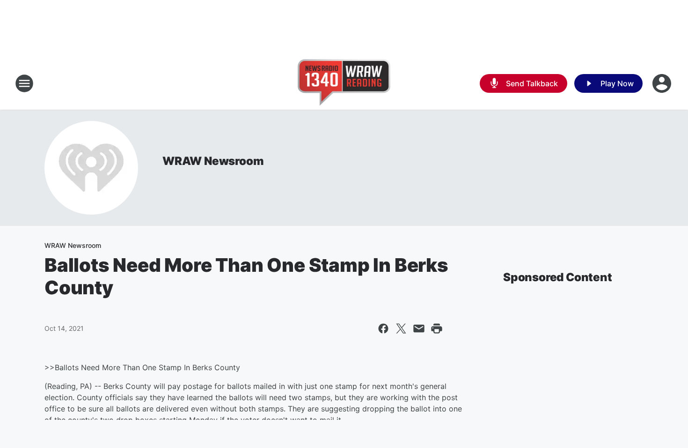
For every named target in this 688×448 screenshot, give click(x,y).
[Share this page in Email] (418, 328)
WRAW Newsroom (212, 161)
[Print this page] (436, 328)
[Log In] (662, 83)
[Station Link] (344, 83)
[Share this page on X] (401, 328)
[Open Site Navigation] (24, 83)
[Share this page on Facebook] (383, 328)
